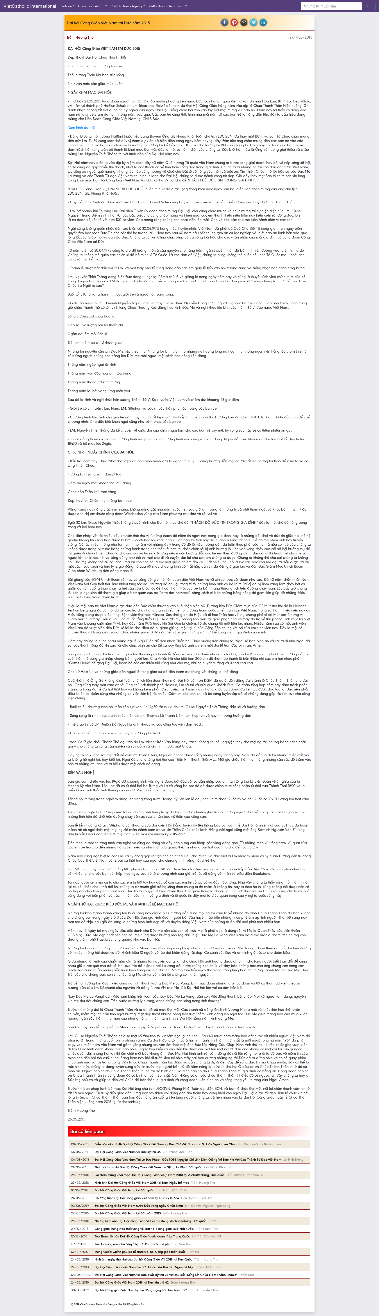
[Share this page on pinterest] (234, 22)
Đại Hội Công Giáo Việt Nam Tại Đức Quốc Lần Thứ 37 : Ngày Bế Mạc (144, 1267)
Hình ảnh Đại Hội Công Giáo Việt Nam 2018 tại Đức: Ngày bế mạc (142, 1183)
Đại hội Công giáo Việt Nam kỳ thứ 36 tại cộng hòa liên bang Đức (141, 1290)
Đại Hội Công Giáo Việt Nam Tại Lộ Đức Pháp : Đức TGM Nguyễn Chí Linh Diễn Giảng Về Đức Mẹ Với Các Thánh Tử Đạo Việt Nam (188, 1160)
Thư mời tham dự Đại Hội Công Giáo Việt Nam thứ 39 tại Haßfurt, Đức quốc (148, 1167)
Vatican (66, 6)
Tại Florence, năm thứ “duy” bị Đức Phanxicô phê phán (133, 1244)
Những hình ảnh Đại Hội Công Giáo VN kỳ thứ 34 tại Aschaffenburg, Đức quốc (150, 1221)
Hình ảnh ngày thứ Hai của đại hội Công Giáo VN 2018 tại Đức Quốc (143, 1259)
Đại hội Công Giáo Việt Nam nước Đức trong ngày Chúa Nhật (139, 1206)
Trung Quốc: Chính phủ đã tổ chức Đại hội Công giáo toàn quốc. (140, 1252)
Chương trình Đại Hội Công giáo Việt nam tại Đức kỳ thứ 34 (137, 1198)
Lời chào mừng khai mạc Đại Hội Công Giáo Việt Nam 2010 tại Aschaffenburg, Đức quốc (159, 1175)
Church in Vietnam (91, 6)
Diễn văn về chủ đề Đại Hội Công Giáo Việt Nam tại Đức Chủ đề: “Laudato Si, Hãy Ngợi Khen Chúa (166, 1144)
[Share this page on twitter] (253, 22)
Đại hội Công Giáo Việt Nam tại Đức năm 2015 (128, 1213)
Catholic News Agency (127, 6)
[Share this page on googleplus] (244, 22)
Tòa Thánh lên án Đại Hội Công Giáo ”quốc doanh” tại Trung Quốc (142, 1236)
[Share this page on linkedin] (263, 22)
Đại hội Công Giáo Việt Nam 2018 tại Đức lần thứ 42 (132, 1282)
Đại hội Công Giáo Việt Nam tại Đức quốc (124, 1190)
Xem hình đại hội (81, 127)
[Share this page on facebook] (224, 22)
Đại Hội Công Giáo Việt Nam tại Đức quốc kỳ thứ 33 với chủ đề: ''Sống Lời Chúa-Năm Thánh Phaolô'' (166, 1275)
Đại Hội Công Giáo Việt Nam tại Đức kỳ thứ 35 (128, 1152)
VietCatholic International (30, 6)
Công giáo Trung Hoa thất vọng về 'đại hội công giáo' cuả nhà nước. (144, 1229)
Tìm (369, 6)
